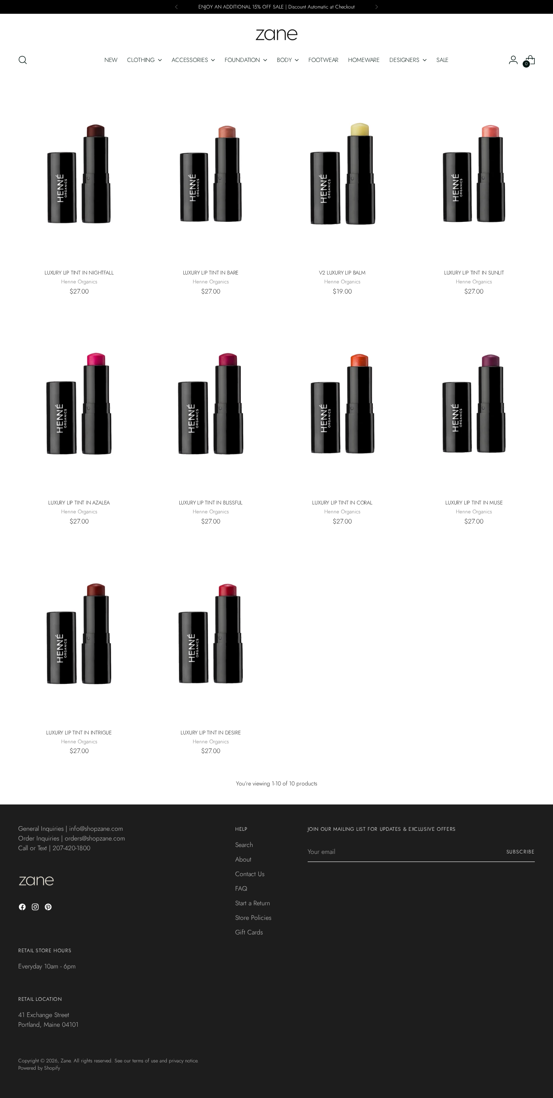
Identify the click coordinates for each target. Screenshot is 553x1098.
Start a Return (252, 903)
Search (244, 844)
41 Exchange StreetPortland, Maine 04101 (48, 1019)
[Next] (376, 7)
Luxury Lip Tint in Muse (473, 502)
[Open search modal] (23, 60)
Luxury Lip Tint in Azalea (79, 502)
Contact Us (249, 874)
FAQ (241, 888)
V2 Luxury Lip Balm (342, 273)
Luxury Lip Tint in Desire (210, 732)
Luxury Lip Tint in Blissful (211, 502)
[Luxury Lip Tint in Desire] (210, 631)
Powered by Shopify (39, 1068)
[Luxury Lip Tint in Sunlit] (474, 171)
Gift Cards (249, 932)
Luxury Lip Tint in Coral (342, 502)
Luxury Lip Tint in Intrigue (79, 732)
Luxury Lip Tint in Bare (210, 273)
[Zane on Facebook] (23, 908)
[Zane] (276, 30)
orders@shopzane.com (95, 838)
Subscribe (520, 851)
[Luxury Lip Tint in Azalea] (79, 401)
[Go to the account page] (513, 60)
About (243, 859)
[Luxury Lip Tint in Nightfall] (79, 171)
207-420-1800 (71, 848)
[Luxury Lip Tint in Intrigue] (79, 631)
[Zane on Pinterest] (49, 908)
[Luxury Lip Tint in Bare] (210, 171)
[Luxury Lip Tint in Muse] (474, 401)
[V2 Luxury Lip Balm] (342, 171)
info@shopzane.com (96, 828)
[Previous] (176, 7)
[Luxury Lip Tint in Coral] (342, 401)
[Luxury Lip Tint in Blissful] (210, 401)
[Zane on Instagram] (36, 908)
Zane (65, 1060)
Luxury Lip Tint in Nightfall (79, 273)
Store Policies (253, 917)
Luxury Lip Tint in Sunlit (474, 273)
